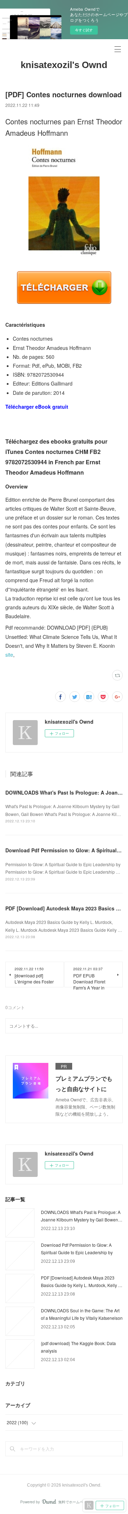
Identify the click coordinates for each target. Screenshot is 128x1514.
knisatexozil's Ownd (64, 65)
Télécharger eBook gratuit (36, 406)
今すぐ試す (84, 29)
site (9, 654)
